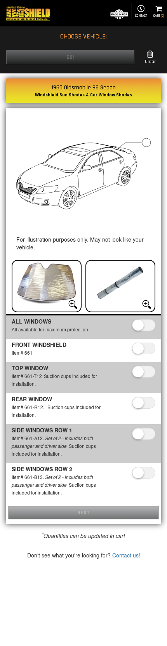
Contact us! (126, 555)
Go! (70, 57)
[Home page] (28, 13)
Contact (141, 16)
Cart (158, 16)
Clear (150, 61)
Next (83, 512)
